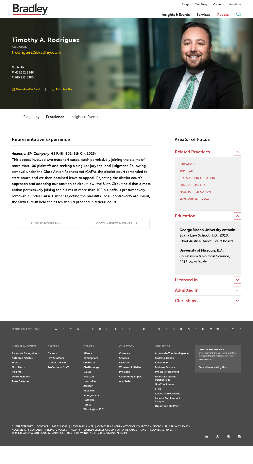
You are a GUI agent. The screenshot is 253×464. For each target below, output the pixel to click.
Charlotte (89, 362)
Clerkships (185, 300)
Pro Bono (124, 371)
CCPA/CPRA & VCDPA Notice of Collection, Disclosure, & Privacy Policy (143, 426)
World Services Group (99, 429)
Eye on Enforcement (167, 371)
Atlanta (87, 353)
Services (203, 15)
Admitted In (186, 290)
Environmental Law (194, 198)
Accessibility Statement (27, 429)
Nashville (18, 67)
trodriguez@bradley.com (36, 52)
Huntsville (89, 381)
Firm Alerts (18, 367)
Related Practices (192, 152)
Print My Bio (64, 89)
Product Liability (192, 185)
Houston (88, 376)
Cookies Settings (161, 429)
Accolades (125, 381)
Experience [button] (55, 117)
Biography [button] (31, 117)
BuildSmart (161, 362)
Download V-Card (28, 89)
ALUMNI (75, 429)
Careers (218, 4)
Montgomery (91, 395)
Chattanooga (91, 367)
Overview (125, 353)
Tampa (87, 404)
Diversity (124, 362)
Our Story (201, 4)
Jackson (88, 385)
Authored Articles (22, 357)
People (223, 15)
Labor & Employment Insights (167, 400)
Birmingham (90, 357)
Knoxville (88, 390)
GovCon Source (164, 384)
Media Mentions (21, 376)
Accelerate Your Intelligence (172, 353)
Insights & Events (176, 15)
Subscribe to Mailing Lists (213, 367)
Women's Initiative (130, 367)
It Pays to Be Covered (167, 393)
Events (16, 362)
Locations (235, 4)
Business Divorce (165, 367)
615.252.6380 (24, 77)
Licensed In (186, 280)
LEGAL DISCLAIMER (82, 426)
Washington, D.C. (93, 409)
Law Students (56, 357)
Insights (16, 371)
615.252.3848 (24, 72)
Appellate (186, 171)
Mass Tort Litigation (195, 191)
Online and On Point (167, 406)
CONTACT (42, 426)
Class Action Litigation (197, 178)
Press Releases (20, 381)
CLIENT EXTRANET (22, 426)
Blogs (185, 4)
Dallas (87, 371)
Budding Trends (164, 357)
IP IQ (158, 389)
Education (185, 216)
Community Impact (131, 376)
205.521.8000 (60, 426)
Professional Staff (58, 367)
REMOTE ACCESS (57, 429)
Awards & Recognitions (26, 353)
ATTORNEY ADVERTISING (131, 429)
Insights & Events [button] (84, 117)
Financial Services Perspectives (165, 378)
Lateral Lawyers (57, 362)
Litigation (187, 164)
